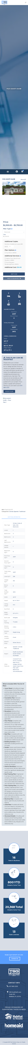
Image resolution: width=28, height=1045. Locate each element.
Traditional (22, 511)
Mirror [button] (22, 179)
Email (5, 21)
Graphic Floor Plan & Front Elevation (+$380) (12, 259)
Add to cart (14, 274)
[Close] (26, 2)
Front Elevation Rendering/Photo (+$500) (12, 263)
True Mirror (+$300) (11, 252)
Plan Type (7, 229)
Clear (4, 234)
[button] (7, 171)
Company (7, 42)
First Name (7, 28)
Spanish (16, 511)
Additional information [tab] (14, 517)
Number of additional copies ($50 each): (14, 245)
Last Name (7, 35)
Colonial (11, 511)
